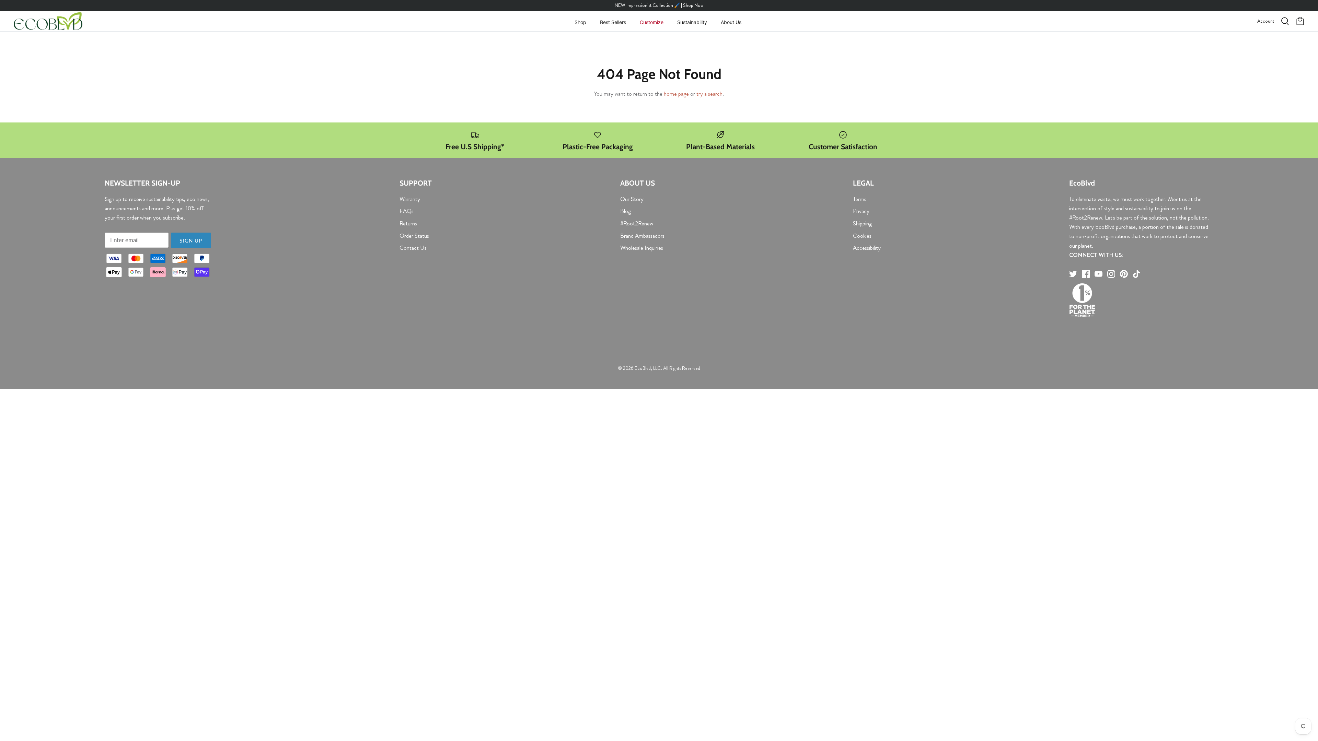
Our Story (632, 199)
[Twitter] (1073, 274)
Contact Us (413, 248)
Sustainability (692, 22)
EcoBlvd (643, 368)
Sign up (191, 240)
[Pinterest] (1124, 274)
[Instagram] (1111, 274)
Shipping (862, 223)
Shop (580, 22)
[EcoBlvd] (48, 21)
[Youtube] (1098, 274)
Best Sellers (613, 22)
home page (676, 94)
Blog (625, 211)
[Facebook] (1086, 274)
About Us (731, 22)
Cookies (862, 236)
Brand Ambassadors (642, 236)
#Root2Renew (636, 223)
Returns (408, 223)
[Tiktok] (1137, 274)
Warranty (410, 199)
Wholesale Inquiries (641, 248)
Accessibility (867, 248)
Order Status (414, 236)
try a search (709, 94)
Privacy (861, 211)
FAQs (407, 211)
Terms (859, 199)
